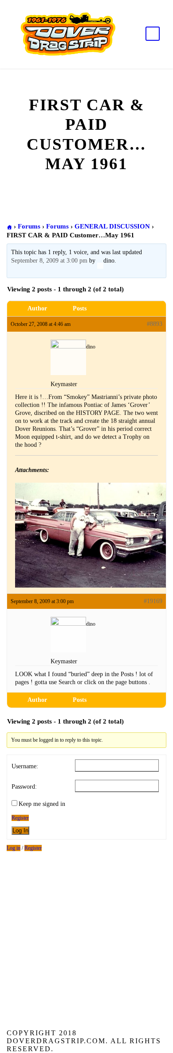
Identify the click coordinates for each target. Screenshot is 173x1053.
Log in (13, 848)
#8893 (154, 324)
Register (20, 818)
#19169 (153, 601)
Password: (24, 786)
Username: (25, 766)
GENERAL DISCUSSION (112, 226)
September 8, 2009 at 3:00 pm (49, 260)
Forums (29, 226)
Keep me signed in (42, 804)
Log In (20, 830)
